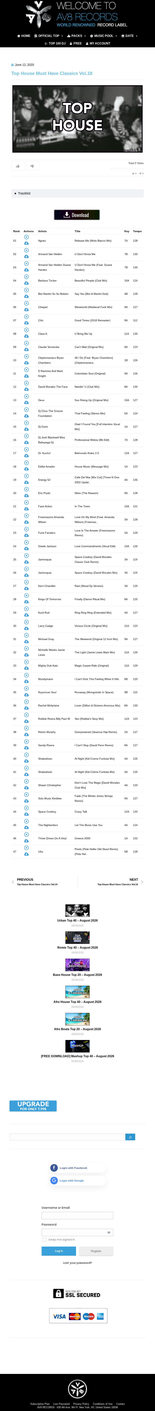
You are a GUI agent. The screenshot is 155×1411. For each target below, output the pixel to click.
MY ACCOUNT (100, 43)
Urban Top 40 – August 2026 (77, 920)
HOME (25, 35)
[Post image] (77, 910)
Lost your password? (77, 1263)
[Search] (130, 1137)
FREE (78, 43)
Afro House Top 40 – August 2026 (77, 1001)
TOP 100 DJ (57, 43)
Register (96, 1251)
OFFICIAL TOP (48, 35)
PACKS (76, 35)
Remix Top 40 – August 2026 (77, 947)
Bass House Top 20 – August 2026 (77, 974)
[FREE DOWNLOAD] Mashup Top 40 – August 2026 (77, 1056)
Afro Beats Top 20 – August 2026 (77, 1029)
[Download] (26, 244)
